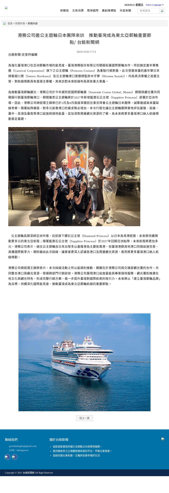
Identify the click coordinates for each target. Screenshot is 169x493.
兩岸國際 (93, 10)
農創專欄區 (109, 10)
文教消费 (78, 10)
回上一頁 (84, 418)
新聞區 (64, 10)
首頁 (10, 23)
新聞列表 (20, 23)
